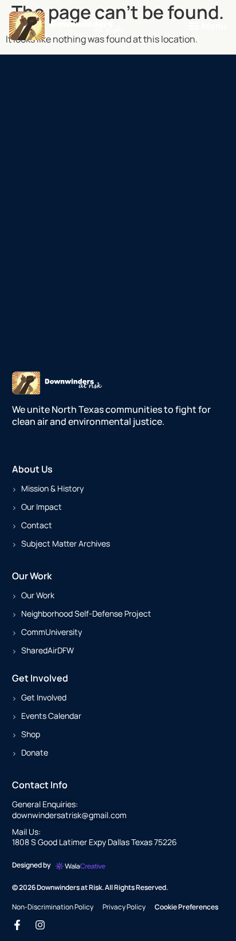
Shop (30, 734)
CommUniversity (51, 631)
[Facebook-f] (17, 925)
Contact (36, 525)
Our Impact (41, 506)
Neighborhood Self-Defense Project (86, 613)
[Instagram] (40, 925)
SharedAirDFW (47, 650)
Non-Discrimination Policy (52, 907)
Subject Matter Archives (65, 543)
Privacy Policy (124, 907)
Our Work (37, 595)
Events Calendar (51, 715)
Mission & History (52, 488)
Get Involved (43, 697)
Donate (34, 752)
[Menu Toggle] (193, 26)
